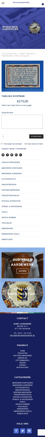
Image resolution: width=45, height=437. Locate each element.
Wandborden (7, 228)
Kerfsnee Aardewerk (11, 190)
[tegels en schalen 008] (22, 76)
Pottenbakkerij (23, 360)
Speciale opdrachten (11, 201)
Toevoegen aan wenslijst (13, 144)
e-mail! (28, 105)
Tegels (4, 212)
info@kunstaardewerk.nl (22, 336)
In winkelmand (36, 136)
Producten (22, 353)
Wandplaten (7, 239)
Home (22, 54)
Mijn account (22, 367)
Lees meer (22, 271)
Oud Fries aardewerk (22, 356)
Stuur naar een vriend (35, 144)
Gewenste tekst (7, 113)
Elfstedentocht (9, 179)
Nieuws (22, 363)
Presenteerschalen (10, 196)
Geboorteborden (9, 185)
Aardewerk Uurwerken (11, 174)
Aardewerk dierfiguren (12, 168)
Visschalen (7, 223)
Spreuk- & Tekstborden (17, 149)
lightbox (5, 88)
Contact (22, 365)
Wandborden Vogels (10, 234)
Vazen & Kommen (9, 217)
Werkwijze (22, 358)
